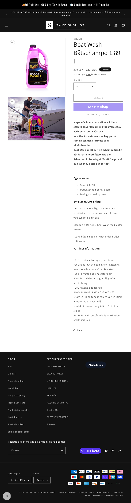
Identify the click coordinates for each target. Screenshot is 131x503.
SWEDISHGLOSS (32, 492)
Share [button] (80, 329)
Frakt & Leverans (16, 402)
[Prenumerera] (61, 450)
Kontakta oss (15, 417)
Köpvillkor (13, 388)
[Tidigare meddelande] (6, 13)
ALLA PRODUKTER (56, 366)
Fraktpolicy (118, 492)
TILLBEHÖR (52, 409)
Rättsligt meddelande (94, 495)
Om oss (12, 373)
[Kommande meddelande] (124, 13)
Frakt (88, 74)
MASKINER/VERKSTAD (58, 402)
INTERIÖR (52, 388)
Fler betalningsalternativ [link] (98, 114)
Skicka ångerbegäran (18, 431)
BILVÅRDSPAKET (55, 373)
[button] (6, 25)
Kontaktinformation (114, 495)
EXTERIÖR (52, 395)
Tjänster (51, 424)
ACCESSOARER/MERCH (58, 417)
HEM (10, 366)
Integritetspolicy (16, 395)
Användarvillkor (16, 380)
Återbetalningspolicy (19, 409)
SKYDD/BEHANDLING (57, 380)
